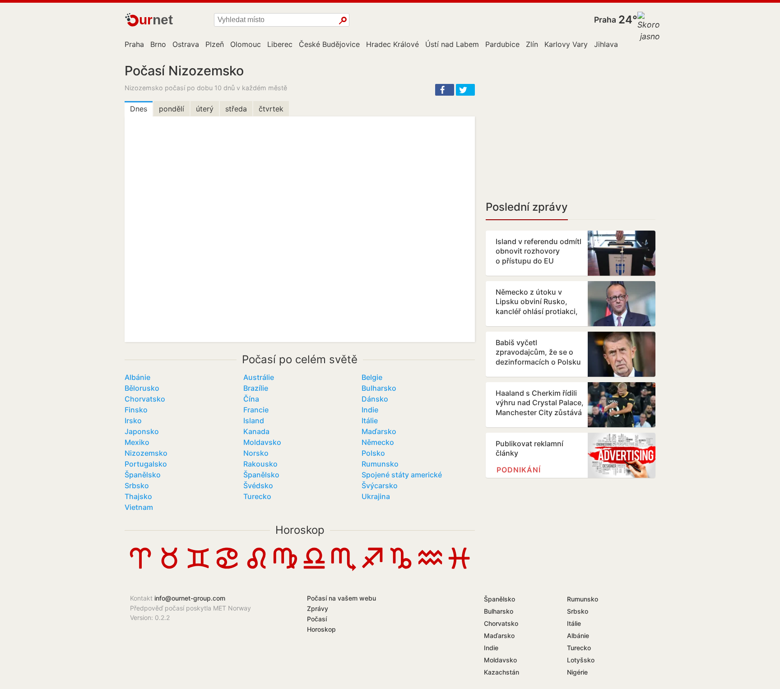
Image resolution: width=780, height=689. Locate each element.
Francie (256, 409)
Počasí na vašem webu (341, 598)
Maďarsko (379, 431)
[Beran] (140, 568)
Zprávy (317, 608)
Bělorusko (142, 388)
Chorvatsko (145, 398)
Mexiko (137, 442)
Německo (378, 442)
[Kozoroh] (401, 568)
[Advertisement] (570, 126)
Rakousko (260, 463)
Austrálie (258, 377)
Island (253, 420)
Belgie (372, 377)
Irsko (133, 420)
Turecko (257, 496)
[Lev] (256, 568)
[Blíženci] (198, 568)
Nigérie (577, 672)
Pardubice (502, 44)
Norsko (256, 453)
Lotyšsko (580, 660)
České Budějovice (329, 44)
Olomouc (245, 44)
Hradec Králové (392, 44)
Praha (605, 19)
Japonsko (142, 431)
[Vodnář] (430, 568)
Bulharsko (379, 388)
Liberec (279, 44)
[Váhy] (314, 568)
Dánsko (375, 398)
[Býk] (169, 568)
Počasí (317, 619)
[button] (444, 90)
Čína (251, 398)
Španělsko (143, 474)
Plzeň (214, 44)
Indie (370, 409)
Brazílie (255, 388)
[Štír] (343, 568)
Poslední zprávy (527, 206)
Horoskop (300, 529)
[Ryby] (459, 568)
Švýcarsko (380, 485)
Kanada (256, 431)
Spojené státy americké (402, 474)
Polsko (373, 453)
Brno (158, 44)
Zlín (532, 44)
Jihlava (606, 44)
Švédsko (258, 485)
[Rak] (227, 568)
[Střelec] (372, 568)
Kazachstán (501, 672)
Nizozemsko (146, 453)
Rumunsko (380, 463)
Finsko (136, 409)
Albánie (137, 377)
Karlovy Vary (566, 44)
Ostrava (185, 44)
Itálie (370, 420)
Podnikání (519, 469)
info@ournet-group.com (189, 598)
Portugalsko (146, 463)
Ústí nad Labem (452, 44)
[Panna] (285, 568)
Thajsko (138, 496)
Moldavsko (262, 442)
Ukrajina (376, 496)
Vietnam (139, 507)
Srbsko (137, 485)
